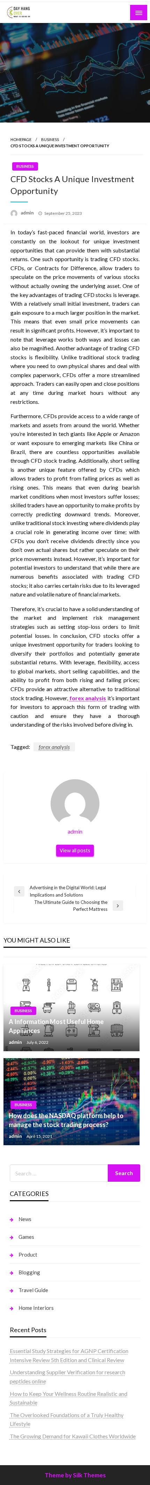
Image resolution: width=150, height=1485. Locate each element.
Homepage (20, 139)
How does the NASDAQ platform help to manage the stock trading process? (66, 1120)
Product (27, 1254)
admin (28, 213)
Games (26, 1237)
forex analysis (54, 746)
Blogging (29, 1272)
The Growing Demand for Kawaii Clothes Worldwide (73, 1436)
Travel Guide (33, 1290)
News (24, 1219)
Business (50, 139)
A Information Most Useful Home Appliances (56, 1026)
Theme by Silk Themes (75, 1475)
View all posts (75, 850)
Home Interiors (36, 1308)
